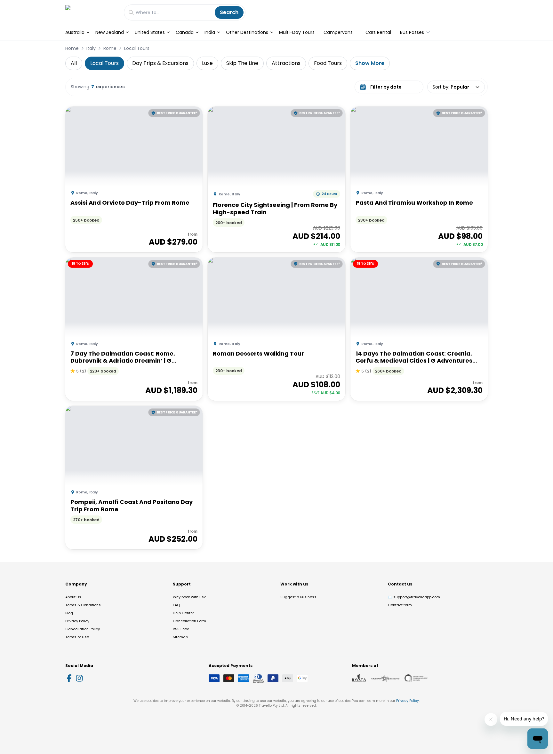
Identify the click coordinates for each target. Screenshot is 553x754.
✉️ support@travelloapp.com (414, 597)
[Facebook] (69, 678)
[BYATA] (359, 678)
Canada (185, 32)
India (209, 32)
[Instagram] (79, 678)
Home (72, 48)
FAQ (176, 605)
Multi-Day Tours (297, 32)
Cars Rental (378, 32)
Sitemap (180, 637)
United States (150, 32)
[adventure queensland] (385, 678)
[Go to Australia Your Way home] (91, 12)
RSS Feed (181, 629)
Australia (74, 32)
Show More (369, 63)
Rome (109, 48)
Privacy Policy (77, 621)
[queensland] (416, 678)
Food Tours (328, 63)
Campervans (338, 32)
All (74, 63)
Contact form (400, 605)
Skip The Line (242, 63)
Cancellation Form (189, 621)
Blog (69, 613)
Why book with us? (189, 597)
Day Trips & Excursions (160, 63)
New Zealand (109, 32)
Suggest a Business (298, 597)
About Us (73, 597)
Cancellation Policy (82, 629)
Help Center (183, 613)
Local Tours (136, 48)
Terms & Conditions (83, 605)
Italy (91, 48)
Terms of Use (77, 637)
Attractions (286, 63)
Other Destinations (247, 32)
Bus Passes (412, 32)
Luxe (207, 63)
